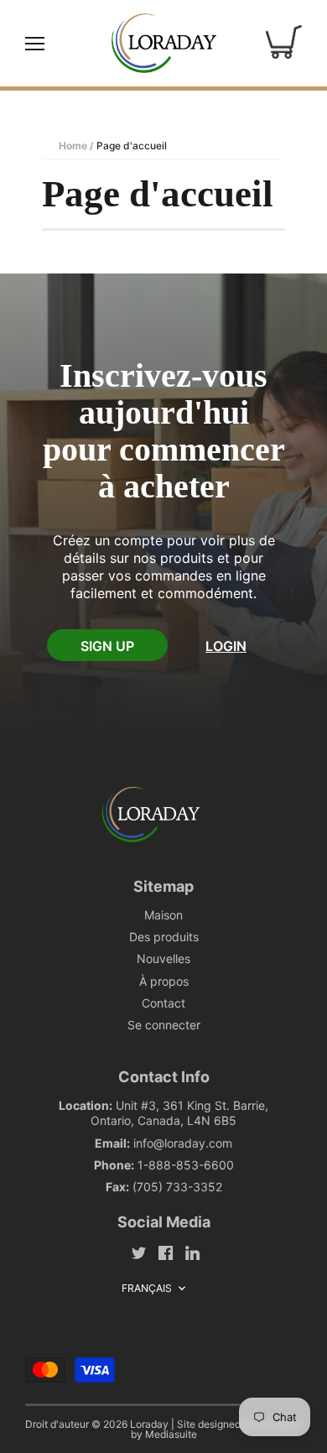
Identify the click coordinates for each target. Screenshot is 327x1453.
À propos (164, 981)
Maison (163, 915)
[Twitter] (139, 1252)
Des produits (164, 937)
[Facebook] (165, 1252)
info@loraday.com (182, 1143)
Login (226, 646)
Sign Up (107, 646)
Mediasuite (171, 1434)
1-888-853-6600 (186, 1165)
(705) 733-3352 (177, 1187)
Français (147, 1288)
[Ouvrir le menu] (34, 43)
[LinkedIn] (192, 1252)
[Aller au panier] (284, 43)
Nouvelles (163, 958)
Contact (163, 1003)
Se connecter (163, 1025)
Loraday (149, 1424)
